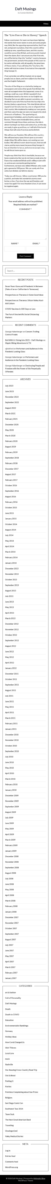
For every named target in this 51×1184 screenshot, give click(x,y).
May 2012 (9, 657)
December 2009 (11, 795)
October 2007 (11, 928)
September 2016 (12, 491)
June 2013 (9, 602)
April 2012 (9, 662)
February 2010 (11, 784)
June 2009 (9, 823)
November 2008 (12, 862)
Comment (25, 209)
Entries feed (10, 1156)
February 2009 (11, 845)
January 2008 (10, 912)
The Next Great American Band (18, 1120)
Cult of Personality (13, 998)
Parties (8, 1086)
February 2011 (11, 723)
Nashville (9, 1064)
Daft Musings (25, 9)
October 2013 (11, 579)
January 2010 (10, 790)
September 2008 (12, 867)
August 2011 (10, 690)
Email (36, 243)
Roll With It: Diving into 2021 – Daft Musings (24, 340)
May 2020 (9, 430)
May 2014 (9, 541)
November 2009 (12, 801)
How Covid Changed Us (14, 1042)
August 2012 (10, 646)
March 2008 (10, 901)
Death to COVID (12, 1014)
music (7, 1059)
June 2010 (9, 762)
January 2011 (10, 729)
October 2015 (11, 507)
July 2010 (9, 757)
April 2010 (9, 773)
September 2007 (12, 934)
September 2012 (12, 640)
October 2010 (11, 746)
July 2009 (9, 817)
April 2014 (9, 546)
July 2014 (9, 535)
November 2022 (12, 397)
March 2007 (10, 967)
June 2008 (9, 884)
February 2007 (11, 973)
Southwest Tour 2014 (14, 1109)
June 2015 (9, 513)
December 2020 (11, 424)
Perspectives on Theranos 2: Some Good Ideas (24, 295)
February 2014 (11, 557)
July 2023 (9, 386)
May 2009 (9, 829)
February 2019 (11, 452)
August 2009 (10, 812)
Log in (7, 1150)
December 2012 (11, 624)
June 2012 (9, 651)
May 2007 (9, 956)
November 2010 (12, 740)
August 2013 (10, 590)
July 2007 (9, 945)
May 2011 (9, 707)
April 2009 (9, 834)
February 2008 (11, 906)
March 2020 (10, 436)
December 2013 (11, 568)
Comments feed (11, 1162)
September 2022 (12, 402)
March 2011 (10, 718)
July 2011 (9, 696)
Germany (9, 1031)
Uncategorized (11, 1131)
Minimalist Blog (39, 1178)
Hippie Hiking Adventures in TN (18, 343)
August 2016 (10, 496)
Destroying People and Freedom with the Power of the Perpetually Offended (24, 368)
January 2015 (10, 519)
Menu (45, 23)
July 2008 (9, 878)
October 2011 (11, 679)
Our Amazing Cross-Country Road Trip (21, 1070)
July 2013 (9, 596)
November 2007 (12, 923)
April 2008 (9, 895)
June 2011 (9, 701)
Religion (8, 1098)
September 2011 (12, 685)
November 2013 (12, 574)
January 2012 (10, 668)
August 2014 (10, 530)
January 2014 (10, 563)
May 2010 (9, 768)
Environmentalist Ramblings (16, 1026)
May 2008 (9, 889)
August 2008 (10, 873)
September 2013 (12, 585)
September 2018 (12, 458)
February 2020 (11, 441)
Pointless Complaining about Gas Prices (21, 1092)
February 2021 (11, 419)
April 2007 (9, 961)
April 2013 (9, 613)
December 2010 (11, 734)
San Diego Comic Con (14, 1103)
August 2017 (10, 474)
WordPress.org (11, 1167)
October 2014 (11, 524)
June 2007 (9, 950)
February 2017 (11, 480)
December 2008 (11, 856)
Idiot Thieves (10, 1048)
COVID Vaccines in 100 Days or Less (20, 309)
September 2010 (12, 751)
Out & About (10, 1075)
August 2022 (10, 408)
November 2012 (12, 629)
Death (7, 1009)
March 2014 (10, 552)
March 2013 (10, 618)
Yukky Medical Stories (14, 1136)
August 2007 (10, 939)
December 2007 (11, 917)
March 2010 (10, 779)
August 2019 (10, 447)
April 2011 (9, 712)
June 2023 (9, 391)
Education (9, 1020)
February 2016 (11, 502)
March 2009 (10, 840)
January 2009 (10, 851)
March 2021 (10, 413)
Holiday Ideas (10, 1037)
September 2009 (12, 806)
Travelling (9, 1125)
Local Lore (9, 1053)
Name (14, 243)
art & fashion (10, 992)
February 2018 (11, 463)
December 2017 (11, 469)
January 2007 (10, 978)
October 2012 (11, 635)
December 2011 (11, 674)
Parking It (9, 1081)
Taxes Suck (9, 1114)
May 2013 (9, 607)
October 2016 (11, 485)
